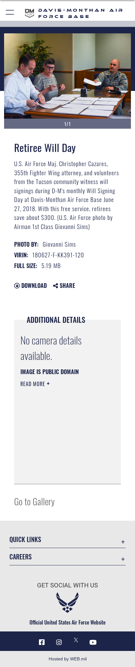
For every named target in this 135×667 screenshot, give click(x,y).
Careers (20, 556)
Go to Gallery (34, 501)
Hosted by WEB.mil (68, 658)
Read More (33, 384)
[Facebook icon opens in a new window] (41, 642)
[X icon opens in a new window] (76, 640)
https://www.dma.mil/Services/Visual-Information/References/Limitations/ (58, 463)
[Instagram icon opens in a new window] (59, 642)
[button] (10, 13)
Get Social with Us (67, 585)
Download (33, 285)
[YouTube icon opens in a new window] (93, 642)
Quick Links (25, 539)
